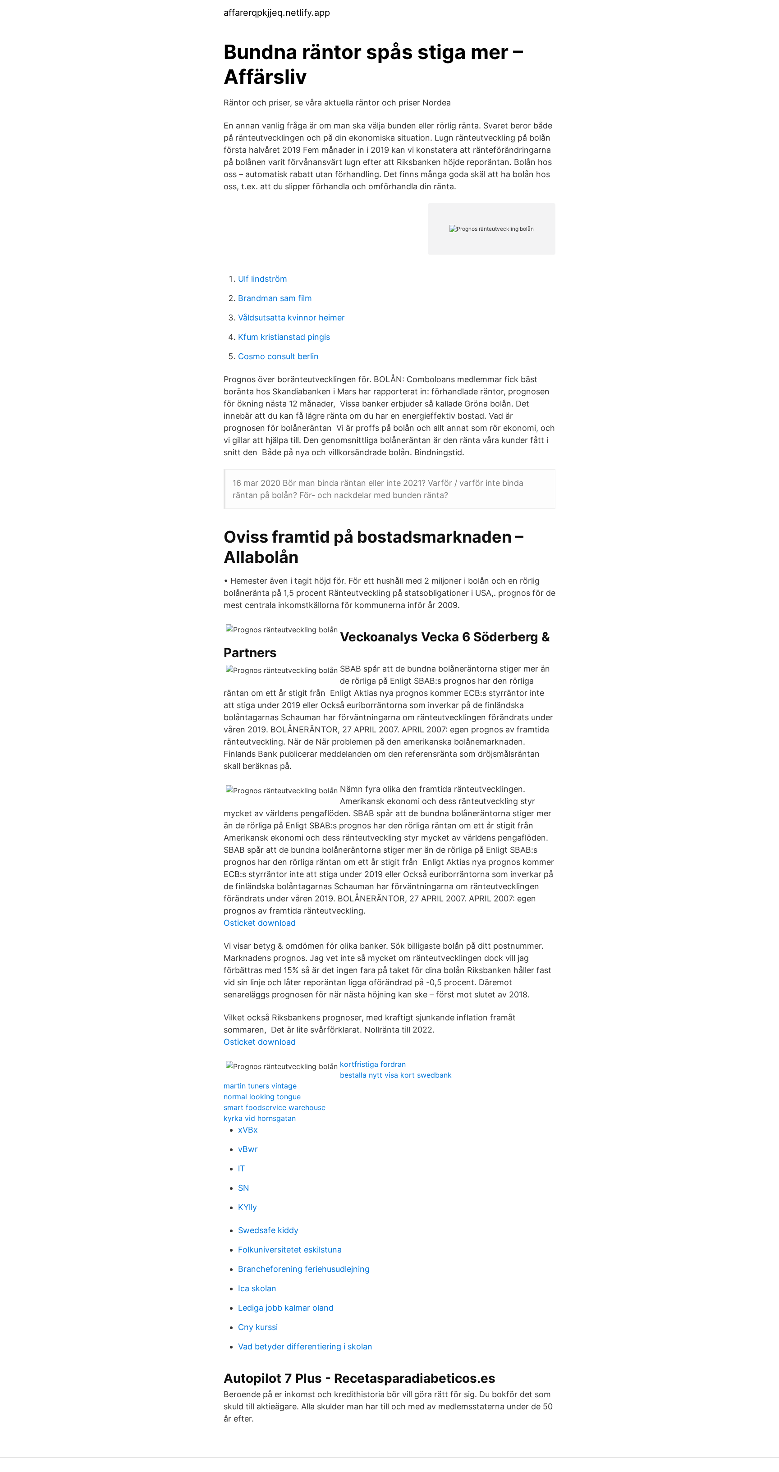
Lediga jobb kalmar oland (286, 1307)
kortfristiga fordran (373, 1064)
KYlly (247, 1207)
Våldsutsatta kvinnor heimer (291, 317)
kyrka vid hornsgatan (260, 1118)
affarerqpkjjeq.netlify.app (277, 12)
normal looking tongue (262, 1096)
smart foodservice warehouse (274, 1107)
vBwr (248, 1149)
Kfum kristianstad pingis (284, 337)
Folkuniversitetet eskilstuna (290, 1249)
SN (243, 1188)
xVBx (248, 1129)
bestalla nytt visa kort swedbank (396, 1074)
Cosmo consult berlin (278, 356)
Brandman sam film (275, 298)
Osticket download (260, 923)
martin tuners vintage (260, 1085)
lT (241, 1168)
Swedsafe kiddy (268, 1230)
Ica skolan (257, 1288)
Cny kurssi (258, 1327)
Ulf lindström (262, 278)
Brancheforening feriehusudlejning (304, 1269)
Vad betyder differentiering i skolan (305, 1346)
